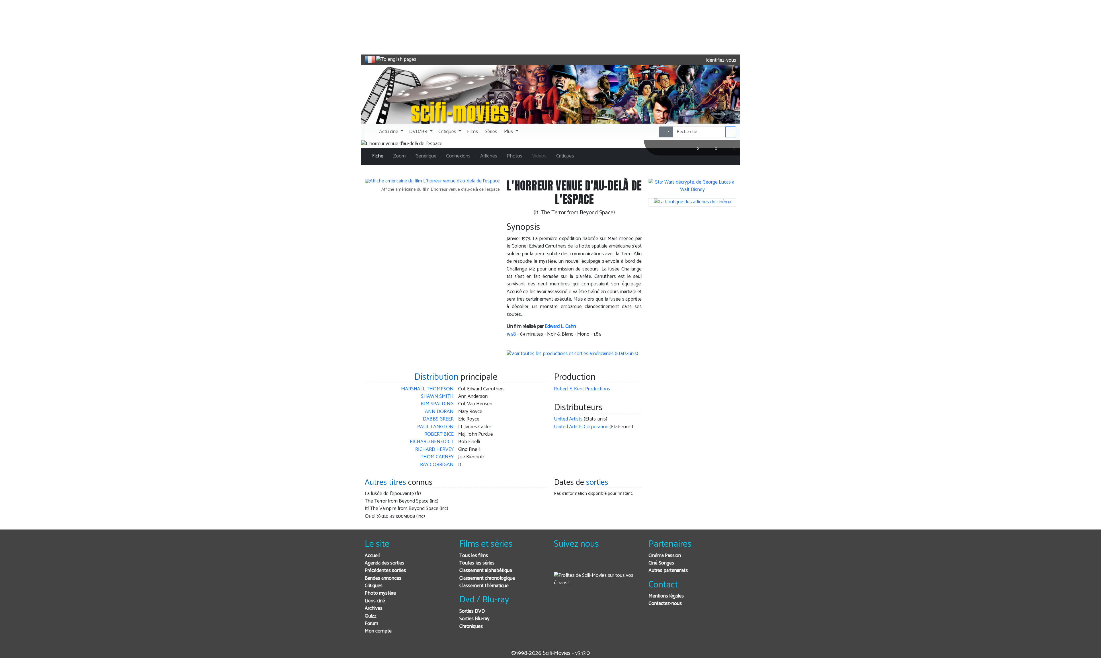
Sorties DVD (472, 611)
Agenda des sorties (384, 563)
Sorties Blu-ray (474, 619)
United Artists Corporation (581, 427)
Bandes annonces (383, 578)
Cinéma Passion (665, 556)
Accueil (372, 556)
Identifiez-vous (720, 60)
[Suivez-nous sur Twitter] (574, 563)
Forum (371, 624)
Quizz (370, 616)
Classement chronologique (487, 578)
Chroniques (471, 626)
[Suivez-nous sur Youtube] (588, 563)
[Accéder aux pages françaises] (370, 59)
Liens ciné (375, 601)
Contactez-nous (665, 603)
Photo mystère (380, 593)
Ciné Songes (661, 563)
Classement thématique (484, 586)
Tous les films (473, 556)
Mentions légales (666, 596)
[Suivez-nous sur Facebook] (560, 563)
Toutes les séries (477, 563)
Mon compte (378, 631)
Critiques (373, 586)
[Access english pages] (396, 59)
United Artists (568, 419)
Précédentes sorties (385, 570)
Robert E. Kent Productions (582, 389)
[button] (391, 132)
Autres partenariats (668, 570)
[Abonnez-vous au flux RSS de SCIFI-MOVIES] (602, 563)
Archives (373, 608)
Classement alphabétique (485, 570)
